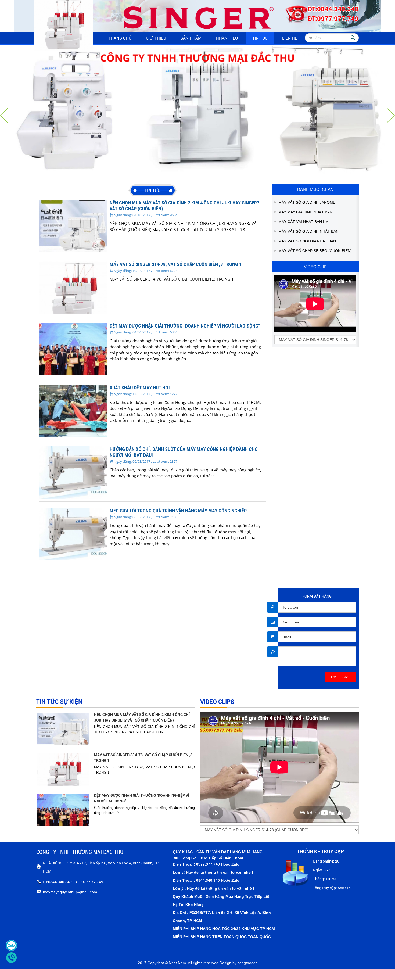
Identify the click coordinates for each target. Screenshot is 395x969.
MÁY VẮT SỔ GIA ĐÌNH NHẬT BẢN (308, 231)
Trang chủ (120, 38)
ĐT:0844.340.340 (333, 9)
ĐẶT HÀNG (340, 677)
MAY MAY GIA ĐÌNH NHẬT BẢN (305, 212)
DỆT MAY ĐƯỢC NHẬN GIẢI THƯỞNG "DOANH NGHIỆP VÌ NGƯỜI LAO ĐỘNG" (141, 798)
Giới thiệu (156, 38)
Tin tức (260, 38)
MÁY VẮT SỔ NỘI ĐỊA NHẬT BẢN (307, 241)
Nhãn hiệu (227, 38)
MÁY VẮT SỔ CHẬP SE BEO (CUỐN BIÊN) (315, 251)
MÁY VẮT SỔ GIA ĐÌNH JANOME (306, 202)
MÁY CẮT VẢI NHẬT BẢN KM (303, 222)
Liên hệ (289, 38)
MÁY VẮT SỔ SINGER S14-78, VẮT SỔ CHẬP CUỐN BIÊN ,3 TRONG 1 (143, 757)
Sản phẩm (191, 38)
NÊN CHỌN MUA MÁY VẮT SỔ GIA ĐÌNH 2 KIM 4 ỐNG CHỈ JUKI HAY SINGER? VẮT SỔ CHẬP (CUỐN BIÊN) (142, 717)
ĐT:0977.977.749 (333, 18)
